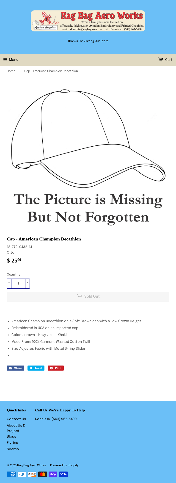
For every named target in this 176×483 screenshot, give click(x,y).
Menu (13, 60)
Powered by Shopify (64, 465)
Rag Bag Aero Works (31, 465)
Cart (168, 60)
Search (13, 449)
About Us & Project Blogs (16, 431)
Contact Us (16, 419)
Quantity (13, 274)
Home (11, 71)
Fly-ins (12, 443)
